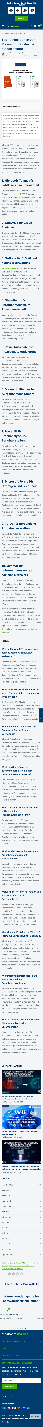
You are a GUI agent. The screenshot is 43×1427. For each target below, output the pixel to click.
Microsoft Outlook (9, 268)
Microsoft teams (31, 1263)
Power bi (30, 1266)
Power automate (21, 1266)
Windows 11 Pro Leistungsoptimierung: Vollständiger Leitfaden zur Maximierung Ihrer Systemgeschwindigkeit (21, 1168)
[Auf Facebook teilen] (9, 1273)
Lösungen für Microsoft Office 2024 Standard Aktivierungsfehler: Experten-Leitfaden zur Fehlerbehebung (17, 1098)
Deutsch (5, 1396)
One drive (5, 1266)
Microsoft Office (20, 33)
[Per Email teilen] (21, 1273)
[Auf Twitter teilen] (17, 1273)
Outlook (11, 1266)
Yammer (20, 1269)
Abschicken (9, 1387)
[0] (39, 26)
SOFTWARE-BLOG (7, 33)
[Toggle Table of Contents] (38, 106)
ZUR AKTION (21, 18)
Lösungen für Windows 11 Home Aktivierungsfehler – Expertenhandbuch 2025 (20, 1133)
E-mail (12, 1263)
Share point (5, 1269)
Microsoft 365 (19, 194)
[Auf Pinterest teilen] (13, 1273)
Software (13, 1269)
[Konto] (35, 26)
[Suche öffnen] (31, 26)
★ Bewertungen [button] (41, 715)
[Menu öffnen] (3, 26)
